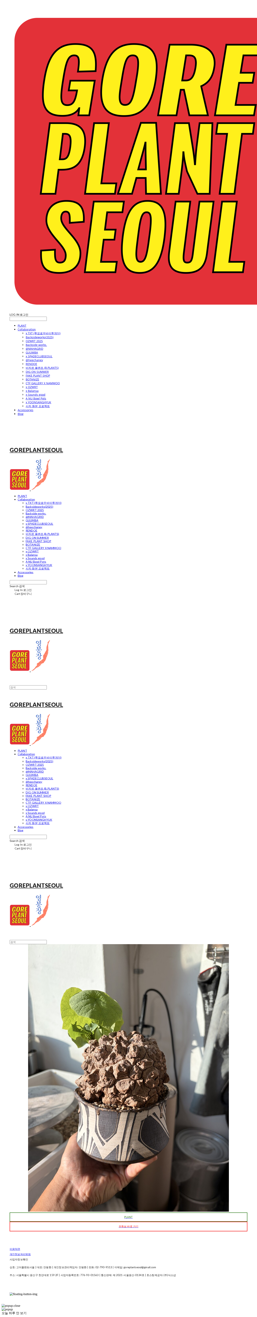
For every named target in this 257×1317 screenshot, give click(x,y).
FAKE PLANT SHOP (38, 375)
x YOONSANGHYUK (38, 402)
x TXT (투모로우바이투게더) (43, 333)
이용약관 (15, 1249)
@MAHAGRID (34, 349)
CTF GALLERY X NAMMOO (43, 383)
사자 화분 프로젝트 (38, 406)
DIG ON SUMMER (37, 372)
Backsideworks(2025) (39, 337)
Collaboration (27, 329)
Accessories (25, 410)
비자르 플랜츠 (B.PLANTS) (42, 368)
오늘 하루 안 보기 (14, 1313)
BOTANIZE (32, 379)
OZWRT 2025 (34, 341)
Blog (20, 414)
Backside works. (36, 345)
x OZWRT (32, 387)
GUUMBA (32, 352)
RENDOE (31, 364)
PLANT (22, 325)
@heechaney (34, 360)
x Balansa (32, 391)
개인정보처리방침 (20, 1254)
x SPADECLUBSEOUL (39, 356)
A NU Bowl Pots (36, 398)
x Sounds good (35, 395)
